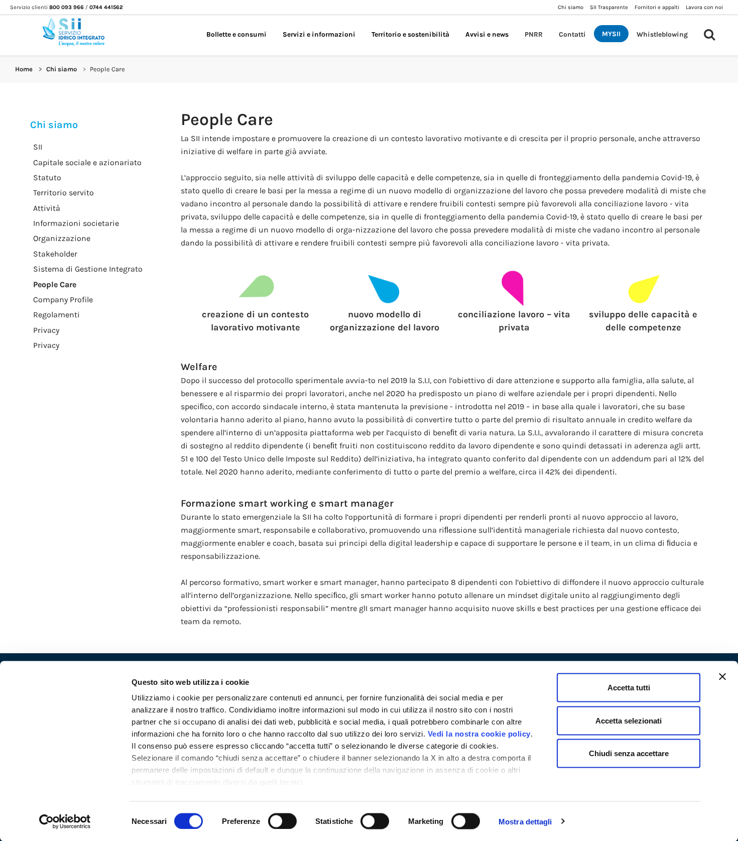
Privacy (46, 330)
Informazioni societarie (76, 223)
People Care (54, 284)
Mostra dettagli (525, 821)
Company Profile (63, 299)
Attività (46, 208)
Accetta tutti (628, 687)
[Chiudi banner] (722, 676)
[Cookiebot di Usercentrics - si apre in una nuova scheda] (65, 821)
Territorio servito (63, 192)
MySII (611, 34)
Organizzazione (61, 238)
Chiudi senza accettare (629, 753)
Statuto (47, 177)
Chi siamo (61, 69)
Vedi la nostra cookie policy (479, 734)
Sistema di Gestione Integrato (88, 269)
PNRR (534, 34)
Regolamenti (56, 314)
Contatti (572, 34)
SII (37, 147)
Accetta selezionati (628, 720)
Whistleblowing (662, 34)
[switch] (282, 821)
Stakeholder (55, 254)
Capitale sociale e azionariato (87, 162)
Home (24, 69)
